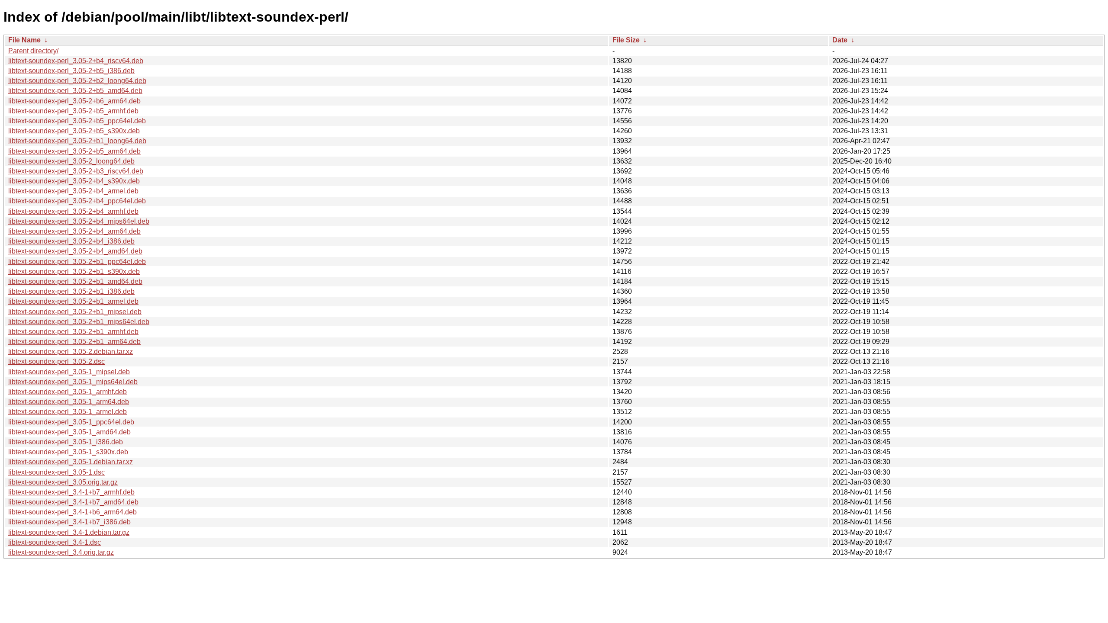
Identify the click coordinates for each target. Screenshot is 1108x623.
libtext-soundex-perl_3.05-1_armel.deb (67, 411)
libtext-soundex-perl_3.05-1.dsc (56, 472)
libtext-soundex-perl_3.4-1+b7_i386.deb (69, 522)
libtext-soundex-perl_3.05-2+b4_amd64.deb (75, 251)
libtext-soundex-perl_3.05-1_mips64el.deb (73, 381)
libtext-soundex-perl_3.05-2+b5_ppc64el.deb (77, 121)
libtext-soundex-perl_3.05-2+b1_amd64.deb (75, 281)
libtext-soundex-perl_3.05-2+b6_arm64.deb (74, 101)
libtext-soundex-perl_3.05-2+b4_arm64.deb (74, 231)
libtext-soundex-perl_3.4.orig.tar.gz (61, 552)
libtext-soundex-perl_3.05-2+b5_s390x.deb (74, 131)
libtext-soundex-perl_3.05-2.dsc (56, 361)
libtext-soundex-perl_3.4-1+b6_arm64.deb (72, 512)
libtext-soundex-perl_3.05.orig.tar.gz (63, 482)
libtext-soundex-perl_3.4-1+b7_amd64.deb (73, 502)
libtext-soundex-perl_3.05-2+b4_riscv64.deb (75, 60)
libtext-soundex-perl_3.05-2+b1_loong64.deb (77, 141)
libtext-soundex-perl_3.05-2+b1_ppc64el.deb (77, 261)
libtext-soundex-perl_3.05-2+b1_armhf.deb (73, 331)
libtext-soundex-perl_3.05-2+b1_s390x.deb (74, 271)
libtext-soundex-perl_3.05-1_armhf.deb (67, 391)
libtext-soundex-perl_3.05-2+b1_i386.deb (71, 291)
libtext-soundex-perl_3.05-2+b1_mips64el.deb (78, 321)
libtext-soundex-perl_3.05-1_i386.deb (65, 442)
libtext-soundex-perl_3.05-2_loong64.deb (71, 161)
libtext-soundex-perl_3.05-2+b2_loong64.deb (77, 80)
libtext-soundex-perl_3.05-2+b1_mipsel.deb (75, 311)
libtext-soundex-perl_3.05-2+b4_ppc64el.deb (77, 201)
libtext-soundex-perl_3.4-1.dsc (54, 542)
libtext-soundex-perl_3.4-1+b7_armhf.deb (71, 492)
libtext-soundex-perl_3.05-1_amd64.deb (69, 432)
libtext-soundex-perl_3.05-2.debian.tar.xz (70, 351)
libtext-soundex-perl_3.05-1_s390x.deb (68, 452)
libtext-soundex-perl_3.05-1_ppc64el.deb (71, 422)
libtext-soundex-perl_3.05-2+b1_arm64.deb (74, 341)
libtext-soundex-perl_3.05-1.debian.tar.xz (70, 462)
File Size (626, 40)
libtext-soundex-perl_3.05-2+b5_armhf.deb (73, 111)
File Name (24, 40)
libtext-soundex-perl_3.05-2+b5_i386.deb (71, 70)
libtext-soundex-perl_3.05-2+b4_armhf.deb (73, 211)
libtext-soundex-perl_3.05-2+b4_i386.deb (71, 241)
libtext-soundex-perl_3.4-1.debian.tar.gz (68, 532)
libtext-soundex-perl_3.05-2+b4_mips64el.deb (78, 221)
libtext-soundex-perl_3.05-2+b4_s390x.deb (74, 181)
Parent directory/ (33, 51)
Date (839, 40)
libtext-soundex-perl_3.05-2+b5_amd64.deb (75, 90)
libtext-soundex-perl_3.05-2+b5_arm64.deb (74, 151)
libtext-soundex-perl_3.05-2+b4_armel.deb (73, 191)
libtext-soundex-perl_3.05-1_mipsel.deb (69, 372)
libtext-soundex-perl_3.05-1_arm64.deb (68, 401)
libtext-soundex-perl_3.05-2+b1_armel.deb (73, 301)
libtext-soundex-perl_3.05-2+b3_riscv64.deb (75, 171)
